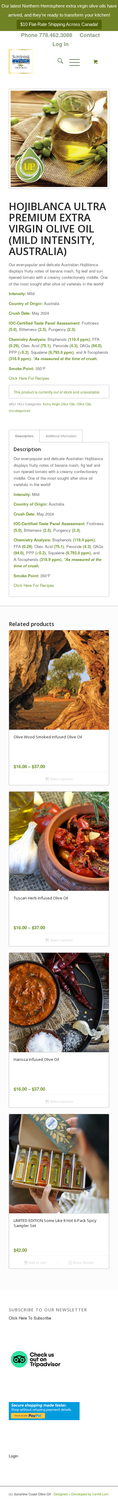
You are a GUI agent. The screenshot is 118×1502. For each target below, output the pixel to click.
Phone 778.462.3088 (46, 35)
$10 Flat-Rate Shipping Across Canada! (59, 24)
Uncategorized (19, 410)
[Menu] (71, 61)
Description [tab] (24, 436)
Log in (60, 44)
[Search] (57, 61)
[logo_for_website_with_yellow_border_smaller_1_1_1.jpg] (49, 61)
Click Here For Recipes (29, 378)
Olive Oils (84, 403)
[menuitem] (47, 35)
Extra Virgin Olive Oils (59, 403)
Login (13, 1456)
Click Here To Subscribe (30, 1318)
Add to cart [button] (37, 1262)
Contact (90, 35)
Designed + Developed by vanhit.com (81, 1493)
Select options (61, 779)
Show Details (82, 1262)
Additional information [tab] (61, 436)
